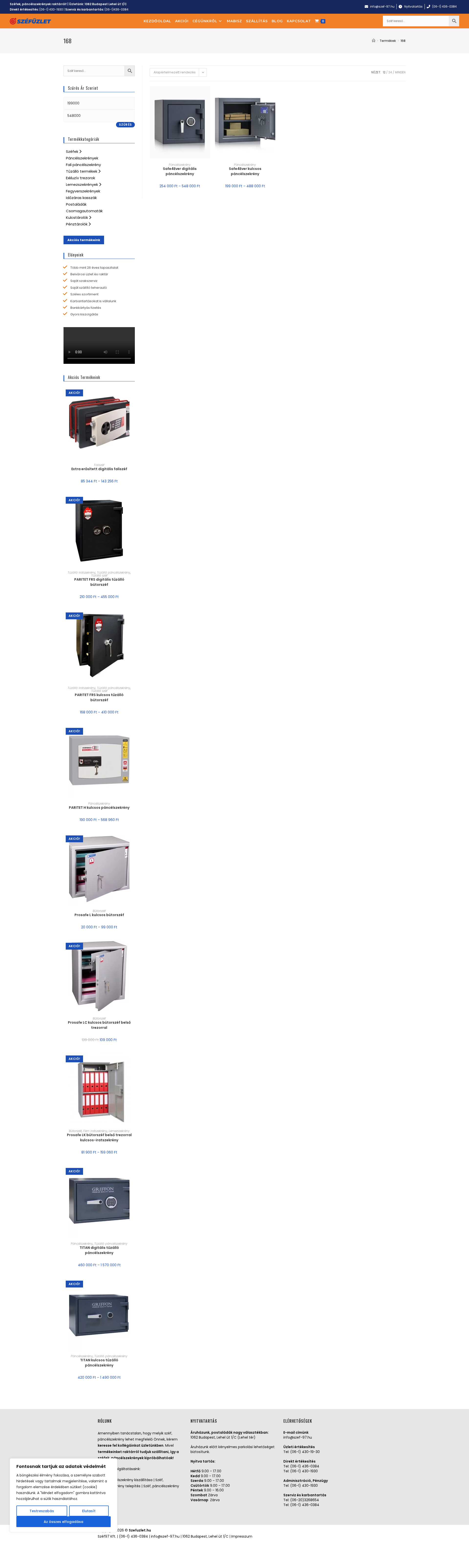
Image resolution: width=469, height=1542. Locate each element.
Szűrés (125, 124)
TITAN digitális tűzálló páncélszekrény (99, 1250)
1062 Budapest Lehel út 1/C (106, 4)
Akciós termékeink (83, 240)
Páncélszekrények (82, 158)
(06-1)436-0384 (116, 9)
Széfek (72, 151)
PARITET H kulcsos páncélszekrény (99, 807)
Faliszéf (99, 465)
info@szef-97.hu (297, 1437)
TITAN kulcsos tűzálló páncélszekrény (99, 1363)
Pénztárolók (77, 224)
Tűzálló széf (99, 575)
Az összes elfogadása (63, 1521)
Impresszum (241, 1536)
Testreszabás (42, 1511)
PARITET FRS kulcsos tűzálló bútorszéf (99, 697)
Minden (400, 72)
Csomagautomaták (84, 210)
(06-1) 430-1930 (51, 9)
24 (390, 72)
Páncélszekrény (180, 165)
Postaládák (76, 204)
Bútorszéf (99, 911)
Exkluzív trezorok (80, 177)
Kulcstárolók (77, 217)
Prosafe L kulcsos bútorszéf (99, 914)
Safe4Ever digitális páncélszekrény (180, 171)
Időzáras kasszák (81, 197)
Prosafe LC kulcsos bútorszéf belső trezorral (99, 1025)
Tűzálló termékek (82, 171)
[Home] (373, 40)
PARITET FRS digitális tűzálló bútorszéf (99, 582)
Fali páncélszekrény (83, 164)
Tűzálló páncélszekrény (113, 572)
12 (384, 72)
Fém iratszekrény (95, 1131)
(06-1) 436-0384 (304, 1466)
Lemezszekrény (119, 1131)
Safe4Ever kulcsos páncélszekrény (245, 171)
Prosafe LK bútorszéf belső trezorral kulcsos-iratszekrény (99, 1137)
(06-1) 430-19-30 (305, 1451)
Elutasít (89, 1511)
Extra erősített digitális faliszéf (99, 468)
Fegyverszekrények (83, 191)
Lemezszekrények (82, 184)
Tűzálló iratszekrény (82, 572)
